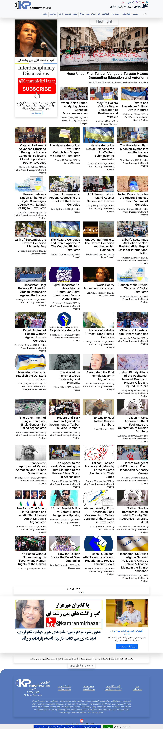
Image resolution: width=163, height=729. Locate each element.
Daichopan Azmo (38, 253)
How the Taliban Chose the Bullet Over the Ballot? (65, 557)
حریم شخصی (88, 686)
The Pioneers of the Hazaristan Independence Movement (34, 386)
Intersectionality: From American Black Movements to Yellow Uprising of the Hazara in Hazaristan (98, 515)
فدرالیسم (53, 14)
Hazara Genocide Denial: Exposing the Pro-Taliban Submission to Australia (100, 152)
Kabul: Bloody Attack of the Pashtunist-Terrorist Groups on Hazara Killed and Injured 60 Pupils (134, 379)
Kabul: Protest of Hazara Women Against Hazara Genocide (34, 335)
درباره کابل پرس (64, 686)
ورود (137, 686)
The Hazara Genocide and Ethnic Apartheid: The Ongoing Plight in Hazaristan (65, 245)
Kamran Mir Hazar (109, 124)
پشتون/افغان (49, 659)
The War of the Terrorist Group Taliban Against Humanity (69, 377)
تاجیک (113, 659)
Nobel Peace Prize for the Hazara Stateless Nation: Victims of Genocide (133, 199)
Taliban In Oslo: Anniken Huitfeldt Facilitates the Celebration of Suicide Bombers (133, 425)
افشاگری (105, 14)
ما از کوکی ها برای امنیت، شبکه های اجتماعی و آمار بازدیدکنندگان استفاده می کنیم (67, 726)
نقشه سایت (137, 689)
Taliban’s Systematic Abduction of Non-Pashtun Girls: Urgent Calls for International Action (133, 247)
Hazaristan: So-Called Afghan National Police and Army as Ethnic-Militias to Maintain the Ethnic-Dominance (133, 563)
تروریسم (68, 14)
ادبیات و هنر (91, 14)
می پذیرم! (108, 726)
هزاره (120, 659)
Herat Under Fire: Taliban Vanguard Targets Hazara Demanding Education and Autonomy (107, 76)
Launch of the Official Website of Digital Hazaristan (133, 288)
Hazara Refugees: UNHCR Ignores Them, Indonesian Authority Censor (133, 468)
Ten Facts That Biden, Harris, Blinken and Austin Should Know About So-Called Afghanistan (31, 515)
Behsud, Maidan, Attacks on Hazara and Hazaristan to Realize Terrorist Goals (98, 559)
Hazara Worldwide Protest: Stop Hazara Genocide (100, 334)
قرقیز (76, 659)
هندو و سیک (86, 659)
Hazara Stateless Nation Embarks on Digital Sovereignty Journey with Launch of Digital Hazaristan (32, 201)
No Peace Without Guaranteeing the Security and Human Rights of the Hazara (32, 559)
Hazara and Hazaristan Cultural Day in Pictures (135, 106)
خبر (99, 14)
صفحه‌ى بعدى (73, 588)
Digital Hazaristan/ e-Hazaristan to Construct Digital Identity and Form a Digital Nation (66, 292)
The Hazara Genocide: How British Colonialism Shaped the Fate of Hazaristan (65, 150)
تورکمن (97, 659)
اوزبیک (105, 659)
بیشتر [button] (45, 14)
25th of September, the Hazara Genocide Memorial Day (30, 243)
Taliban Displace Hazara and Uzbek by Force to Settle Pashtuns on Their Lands (99, 470)
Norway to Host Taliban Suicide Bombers (103, 421)
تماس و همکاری (64, 689)
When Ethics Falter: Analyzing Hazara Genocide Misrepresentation (74, 108)
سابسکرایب (36, 112)
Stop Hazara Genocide (65, 330)
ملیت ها (129, 659)
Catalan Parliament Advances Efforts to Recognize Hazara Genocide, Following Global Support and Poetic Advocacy (32, 154)
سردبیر (135, 14)
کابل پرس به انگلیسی (113, 689)
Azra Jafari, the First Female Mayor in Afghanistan (100, 376)
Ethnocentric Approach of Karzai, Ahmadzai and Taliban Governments (31, 468)
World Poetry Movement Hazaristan (99, 287)
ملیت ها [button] (115, 14)
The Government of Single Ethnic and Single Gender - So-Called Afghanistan (33, 423)
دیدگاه (81, 14)
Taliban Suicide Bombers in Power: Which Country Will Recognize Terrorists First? (134, 515)
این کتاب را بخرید (127, 646)
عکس (75, 14)
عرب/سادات (35, 659)
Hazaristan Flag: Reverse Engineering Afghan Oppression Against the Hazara (32, 290)
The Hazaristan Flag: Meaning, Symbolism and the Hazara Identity (134, 150)
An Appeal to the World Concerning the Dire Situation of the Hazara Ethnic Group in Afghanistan (65, 470)
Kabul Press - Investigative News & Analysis (128, 82)
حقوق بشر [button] (127, 14)
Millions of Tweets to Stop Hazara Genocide (133, 332)
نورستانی (67, 659)
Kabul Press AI (107, 257)
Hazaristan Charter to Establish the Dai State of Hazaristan (31, 376)
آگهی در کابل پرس (113, 686)
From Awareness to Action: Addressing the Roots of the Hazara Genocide (64, 199)
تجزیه (60, 14)
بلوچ (60, 659)
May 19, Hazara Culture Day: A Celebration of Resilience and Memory (107, 110)
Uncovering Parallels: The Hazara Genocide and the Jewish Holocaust (99, 245)
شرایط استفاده (89, 689)
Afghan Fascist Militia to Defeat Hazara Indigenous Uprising (65, 512)
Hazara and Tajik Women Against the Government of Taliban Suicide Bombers (64, 423)
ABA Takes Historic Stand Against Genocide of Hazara (100, 198)
